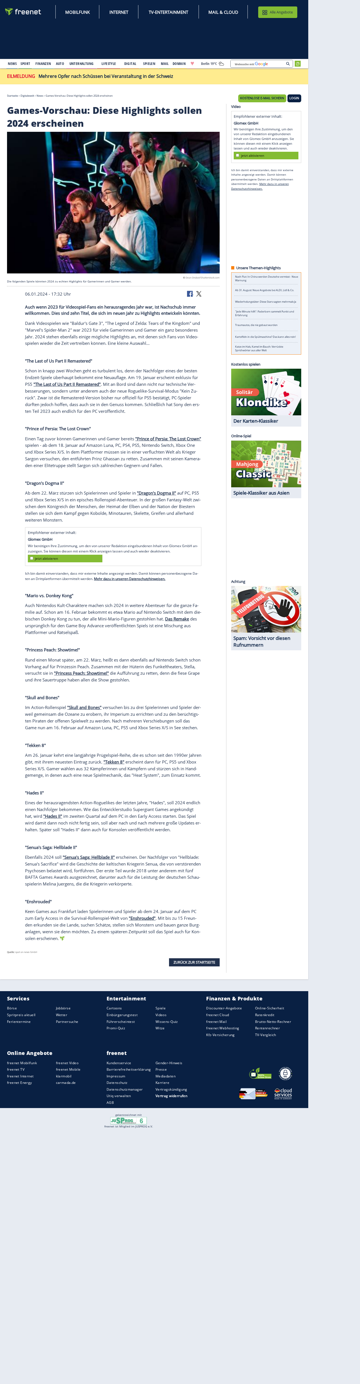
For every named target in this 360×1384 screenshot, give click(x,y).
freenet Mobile (68, 1069)
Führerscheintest (121, 1022)
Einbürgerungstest (122, 1015)
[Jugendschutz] (129, 1120)
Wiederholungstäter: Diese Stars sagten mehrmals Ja (265, 302)
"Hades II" (52, 816)
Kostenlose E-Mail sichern (262, 98)
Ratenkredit (264, 1015)
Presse (161, 1069)
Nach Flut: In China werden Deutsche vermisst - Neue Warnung (266, 278)
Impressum (116, 1076)
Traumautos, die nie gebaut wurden (256, 325)
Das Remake (177, 619)
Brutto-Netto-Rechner (273, 1022)
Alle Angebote (281, 12)
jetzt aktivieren (46, 558)
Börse (12, 1008)
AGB (110, 1102)
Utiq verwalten (119, 1096)
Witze (160, 1028)
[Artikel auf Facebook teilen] (190, 294)
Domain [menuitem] (179, 63)
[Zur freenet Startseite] (23, 11)
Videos (161, 1015)
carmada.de (66, 1083)
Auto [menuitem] (60, 63)
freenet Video (67, 1063)
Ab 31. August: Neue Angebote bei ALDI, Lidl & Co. (264, 290)
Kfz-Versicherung (220, 1035)
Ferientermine (19, 1022)
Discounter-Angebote (224, 1008)
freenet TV (15, 1069)
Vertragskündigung (171, 1089)
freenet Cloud (217, 1015)
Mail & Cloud (223, 12)
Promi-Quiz (116, 1028)
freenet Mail (216, 1022)
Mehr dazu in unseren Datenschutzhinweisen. (129, 578)
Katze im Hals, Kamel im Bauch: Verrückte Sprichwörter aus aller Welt (259, 348)
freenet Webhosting (222, 1028)
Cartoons (114, 1008)
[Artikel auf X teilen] (198, 294)
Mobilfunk (77, 12)
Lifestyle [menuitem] (109, 63)
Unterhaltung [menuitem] (81, 63)
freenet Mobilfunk (22, 1063)
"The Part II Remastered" (67, 384)
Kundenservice (119, 1063)
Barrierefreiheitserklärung (129, 1069)
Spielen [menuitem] (149, 63)
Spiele (161, 1008)
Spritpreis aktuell (21, 1015)
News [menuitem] (12, 63)
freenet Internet (20, 1076)
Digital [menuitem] (130, 63)
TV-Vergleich (265, 1035)
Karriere (162, 1083)
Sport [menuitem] (25, 63)
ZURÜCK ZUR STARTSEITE (194, 962)
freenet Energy (19, 1083)
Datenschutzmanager (125, 1089)
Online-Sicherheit (269, 1008)
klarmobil (64, 1076)
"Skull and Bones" (84, 707)
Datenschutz (117, 1083)
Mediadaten (166, 1076)
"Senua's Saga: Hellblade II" (89, 857)
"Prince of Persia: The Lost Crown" (168, 438)
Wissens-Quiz (167, 1022)
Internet (118, 12)
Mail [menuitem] (165, 63)
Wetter (62, 1015)
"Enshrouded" (142, 918)
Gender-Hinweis (169, 1063)
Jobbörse (63, 1008)
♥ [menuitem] (192, 63)
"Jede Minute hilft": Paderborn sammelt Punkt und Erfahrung (264, 313)
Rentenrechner (267, 1028)
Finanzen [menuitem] (43, 63)
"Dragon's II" (156, 493)
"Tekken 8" (114, 762)
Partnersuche (67, 1022)
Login (294, 98)
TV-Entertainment (168, 12)
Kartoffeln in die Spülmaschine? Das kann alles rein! (265, 337)
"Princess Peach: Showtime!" (81, 673)
